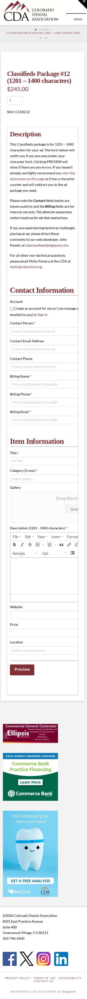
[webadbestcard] (30, 853)
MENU (78, 19)
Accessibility (70, 978)
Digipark (69, 991)
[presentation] (16, 536)
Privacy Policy (18, 978)
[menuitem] (17, 536)
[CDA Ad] (30, 733)
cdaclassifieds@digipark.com (46, 245)
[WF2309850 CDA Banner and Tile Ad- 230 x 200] (30, 776)
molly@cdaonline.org (26, 267)
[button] (14, 545)
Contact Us (43, 981)
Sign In (43, 315)
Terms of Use (45, 978)
